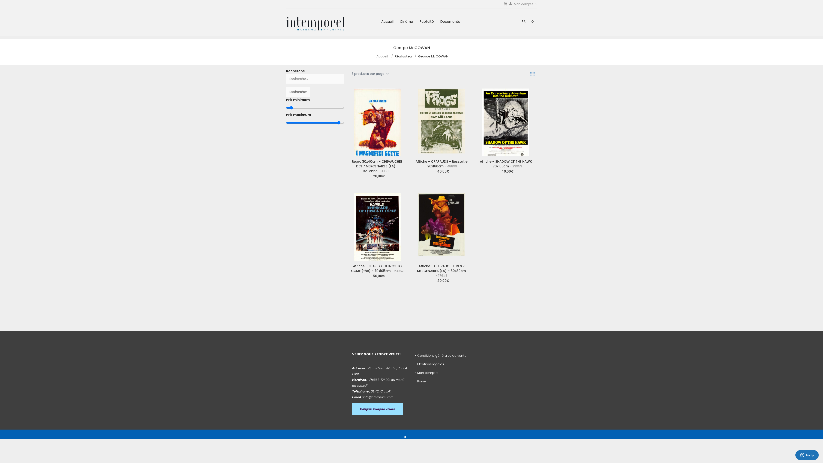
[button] (524, 22)
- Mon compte (426, 372)
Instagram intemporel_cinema (377, 409)
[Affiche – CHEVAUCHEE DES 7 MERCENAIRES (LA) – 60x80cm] (441, 225)
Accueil (387, 21)
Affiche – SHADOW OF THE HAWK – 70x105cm (506, 163)
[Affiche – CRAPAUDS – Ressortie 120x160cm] (441, 120)
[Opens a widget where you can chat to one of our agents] (807, 455)
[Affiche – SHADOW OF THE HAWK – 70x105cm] (506, 120)
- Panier (421, 381)
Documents (450, 21)
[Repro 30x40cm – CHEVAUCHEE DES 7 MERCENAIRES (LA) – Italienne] (377, 120)
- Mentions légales (429, 364)
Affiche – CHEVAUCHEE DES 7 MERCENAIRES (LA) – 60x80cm (441, 271)
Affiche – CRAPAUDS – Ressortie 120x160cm (441, 163)
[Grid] (532, 74)
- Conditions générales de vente (441, 355)
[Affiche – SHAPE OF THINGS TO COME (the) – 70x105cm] (377, 225)
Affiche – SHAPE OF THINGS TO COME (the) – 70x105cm (377, 268)
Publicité (426, 21)
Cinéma (406, 21)
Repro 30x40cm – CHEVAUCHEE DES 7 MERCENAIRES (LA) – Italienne (377, 166)
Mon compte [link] (524, 4)
